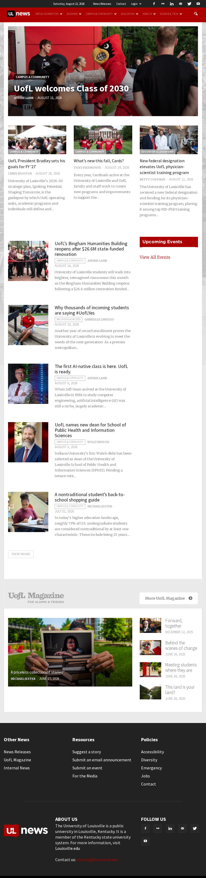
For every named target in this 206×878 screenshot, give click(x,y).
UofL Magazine (17, 759)
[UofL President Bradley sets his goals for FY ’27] (37, 140)
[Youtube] (198, 4)
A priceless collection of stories (37, 672)
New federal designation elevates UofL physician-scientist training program (164, 166)
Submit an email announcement (101, 759)
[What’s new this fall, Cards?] (103, 140)
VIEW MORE (21, 554)
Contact (121, 4)
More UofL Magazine (165, 598)
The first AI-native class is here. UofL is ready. (91, 369)
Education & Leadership (157, 151)
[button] (195, 14)
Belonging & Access (68, 319)
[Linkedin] (172, 4)
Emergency (151, 767)
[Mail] (180, 4)
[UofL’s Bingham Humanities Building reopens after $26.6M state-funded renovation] (28, 261)
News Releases (102, 4)
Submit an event (87, 767)
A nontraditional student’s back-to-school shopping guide (90, 497)
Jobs (145, 776)
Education (127, 14)
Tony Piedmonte (87, 167)
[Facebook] (154, 4)
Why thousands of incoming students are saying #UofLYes (92, 310)
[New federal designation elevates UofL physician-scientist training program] (169, 140)
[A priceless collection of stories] (70, 652)
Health (147, 14)
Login (134, 4)
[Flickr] (163, 4)
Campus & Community (99, 14)
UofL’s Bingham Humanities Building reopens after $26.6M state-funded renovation (91, 249)
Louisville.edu (67, 848)
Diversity (149, 759)
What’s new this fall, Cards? (99, 160)
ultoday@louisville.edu (97, 859)
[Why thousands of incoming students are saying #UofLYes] (28, 325)
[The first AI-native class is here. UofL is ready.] (28, 384)
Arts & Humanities (47, 14)
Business (72, 14)
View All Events (155, 257)
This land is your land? (179, 689)
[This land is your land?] (150, 691)
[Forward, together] (150, 625)
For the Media (84, 776)
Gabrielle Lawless (99, 319)
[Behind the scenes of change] (150, 647)
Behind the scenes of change (181, 645)
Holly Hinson (98, 442)
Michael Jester (99, 506)
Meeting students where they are (181, 667)
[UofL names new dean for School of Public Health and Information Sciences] (28, 442)
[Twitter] (189, 4)
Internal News (17, 767)
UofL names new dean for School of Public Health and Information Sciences (90, 430)
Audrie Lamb (24, 98)
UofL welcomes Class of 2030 (71, 88)
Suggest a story (86, 751)
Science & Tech (169, 14)
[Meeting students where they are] (150, 669)
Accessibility (152, 751)
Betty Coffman (152, 179)
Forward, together (173, 623)
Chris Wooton (20, 173)
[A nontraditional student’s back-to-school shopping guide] (28, 512)
